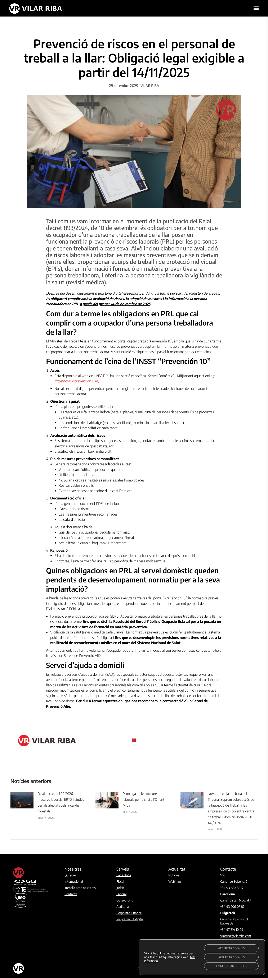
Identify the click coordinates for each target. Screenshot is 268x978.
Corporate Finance (129, 913)
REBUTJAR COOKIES (231, 957)
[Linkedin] (134, 740)
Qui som (70, 875)
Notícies (173, 875)
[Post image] (22, 800)
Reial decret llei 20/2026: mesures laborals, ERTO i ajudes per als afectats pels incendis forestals (61, 802)
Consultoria (123, 875)
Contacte (70, 894)
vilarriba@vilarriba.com (235, 936)
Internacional (73, 881)
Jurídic (120, 888)
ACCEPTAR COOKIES (231, 948)
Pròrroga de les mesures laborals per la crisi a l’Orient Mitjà (143, 799)
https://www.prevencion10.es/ (76, 381)
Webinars (175, 881)
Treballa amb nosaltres (80, 888)
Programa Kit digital (129, 919)
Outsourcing (124, 900)
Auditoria (122, 906)
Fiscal (120, 881)
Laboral (121, 894)
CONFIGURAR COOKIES (231, 966)
